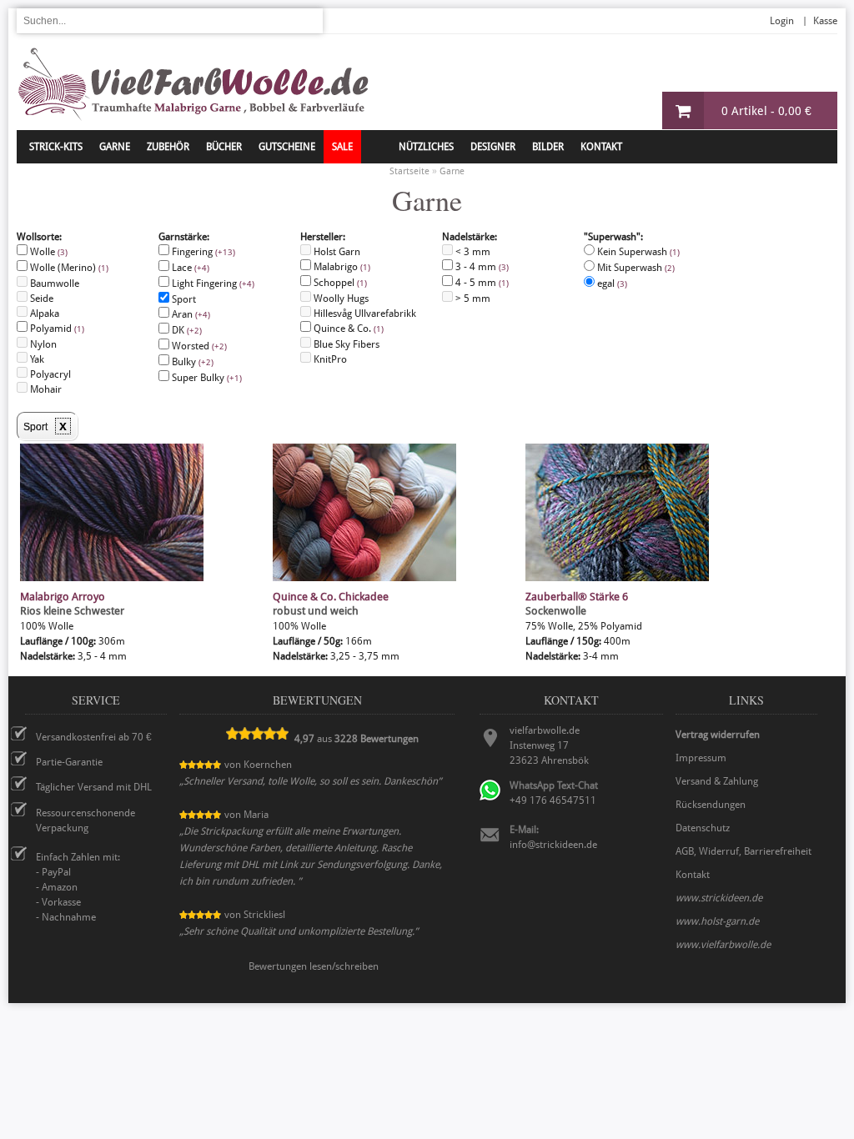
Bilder (548, 147)
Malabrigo (340, 267)
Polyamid (56, 328)
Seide (40, 298)
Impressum (701, 758)
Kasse (825, 21)
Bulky (191, 362)
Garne (114, 147)
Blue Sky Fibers (345, 344)
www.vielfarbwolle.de (723, 945)
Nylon (42, 344)
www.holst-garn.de (717, 921)
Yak (36, 359)
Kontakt (601, 147)
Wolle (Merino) (68, 267)
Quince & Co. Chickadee (331, 596)
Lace (189, 267)
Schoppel (339, 283)
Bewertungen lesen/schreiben (314, 966)
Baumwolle (53, 283)
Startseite (409, 171)
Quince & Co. (347, 328)
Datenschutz (703, 828)
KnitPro (329, 359)
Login (782, 21)
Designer (492, 147)
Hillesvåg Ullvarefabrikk (363, 313)
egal (611, 283)
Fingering (202, 252)
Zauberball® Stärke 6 (576, 596)
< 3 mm (471, 252)
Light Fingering (211, 283)
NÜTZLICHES (426, 147)
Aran (189, 314)
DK (185, 330)
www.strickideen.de (719, 898)
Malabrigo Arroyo (62, 596)
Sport (182, 299)
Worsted (198, 346)
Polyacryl (49, 374)
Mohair (45, 389)
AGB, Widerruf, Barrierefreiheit (743, 851)
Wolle (48, 252)
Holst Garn (335, 252)
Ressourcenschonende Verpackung (85, 820)
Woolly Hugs (340, 298)
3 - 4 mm (481, 267)
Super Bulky (205, 378)
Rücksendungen (711, 804)
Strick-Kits (56, 147)
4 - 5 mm (481, 283)
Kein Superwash (637, 267)
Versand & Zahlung (717, 781)
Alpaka (43, 313)
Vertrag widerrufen (718, 734)
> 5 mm (471, 298)
